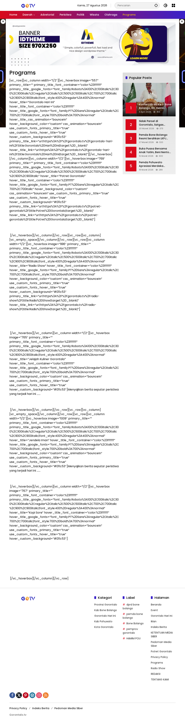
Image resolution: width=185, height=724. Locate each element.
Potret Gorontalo (161, 651)
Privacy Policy (159, 657)
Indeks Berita (159, 627)
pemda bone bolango (133, 616)
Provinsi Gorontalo (105, 604)
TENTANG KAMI (160, 679)
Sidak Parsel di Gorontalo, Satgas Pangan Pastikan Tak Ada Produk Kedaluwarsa (156, 122)
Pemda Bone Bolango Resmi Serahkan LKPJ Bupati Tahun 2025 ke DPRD (153, 136)
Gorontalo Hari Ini (105, 616)
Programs (157, 662)
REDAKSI (155, 674)
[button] (156, 5)
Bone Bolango (135, 623)
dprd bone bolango (131, 606)
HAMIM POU (133, 638)
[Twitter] (19, 695)
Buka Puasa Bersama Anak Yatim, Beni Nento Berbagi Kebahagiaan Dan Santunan (154, 150)
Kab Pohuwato (103, 621)
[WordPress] (32, 695)
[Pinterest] (26, 695)
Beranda (156, 604)
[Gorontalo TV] (27, 5)
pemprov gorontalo (130, 631)
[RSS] (46, 695)
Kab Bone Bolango (105, 610)
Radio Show (158, 668)
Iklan (153, 621)
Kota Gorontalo (103, 627)
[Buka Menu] (173, 5)
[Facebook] (12, 695)
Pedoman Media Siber (68, 708)
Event (154, 610)
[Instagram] (39, 695)
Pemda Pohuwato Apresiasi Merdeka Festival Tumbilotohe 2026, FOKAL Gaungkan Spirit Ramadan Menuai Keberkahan (154, 164)
